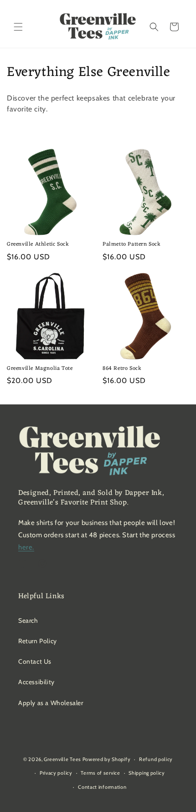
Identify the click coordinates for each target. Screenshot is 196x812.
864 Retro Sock (122, 369)
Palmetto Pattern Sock (132, 244)
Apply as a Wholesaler (50, 703)
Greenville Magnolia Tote (39, 369)
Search (28, 620)
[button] (18, 27)
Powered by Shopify (107, 759)
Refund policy (156, 759)
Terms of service (100, 773)
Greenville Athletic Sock (38, 244)
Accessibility (36, 682)
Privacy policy (56, 773)
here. (26, 547)
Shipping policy (147, 773)
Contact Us (35, 661)
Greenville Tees (62, 759)
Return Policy (37, 641)
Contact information (102, 787)
